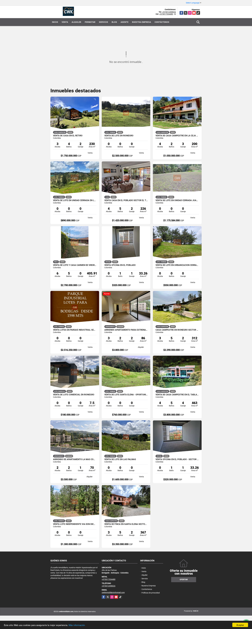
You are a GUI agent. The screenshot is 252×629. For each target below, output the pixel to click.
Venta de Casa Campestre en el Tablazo (177, 395)
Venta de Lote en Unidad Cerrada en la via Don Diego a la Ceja (74, 200)
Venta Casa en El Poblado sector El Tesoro (126, 200)
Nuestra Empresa (141, 22)
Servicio (103, 22)
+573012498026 (169, 12)
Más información (77, 625)
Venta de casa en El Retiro (67, 136)
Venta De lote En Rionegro (118, 136)
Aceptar (240, 625)
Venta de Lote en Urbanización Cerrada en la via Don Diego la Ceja (177, 265)
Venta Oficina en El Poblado (120, 265)
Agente (124, 22)
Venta (65, 22)
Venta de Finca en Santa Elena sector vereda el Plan (126, 524)
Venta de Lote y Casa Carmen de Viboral (74, 265)
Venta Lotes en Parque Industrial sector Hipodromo (74, 330)
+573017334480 (166, 14)
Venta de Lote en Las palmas (120, 459)
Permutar (90, 22)
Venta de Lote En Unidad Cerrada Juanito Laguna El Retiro (177, 200)
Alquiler (76, 22)
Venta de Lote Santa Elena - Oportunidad (126, 395)
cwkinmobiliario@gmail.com (113, 592)
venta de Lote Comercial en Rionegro (73, 395)
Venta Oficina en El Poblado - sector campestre (177, 459)
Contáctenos (162, 22)
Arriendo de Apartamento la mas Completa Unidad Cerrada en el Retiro (74, 459)
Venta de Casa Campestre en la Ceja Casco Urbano (177, 136)
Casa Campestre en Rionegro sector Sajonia (177, 330)
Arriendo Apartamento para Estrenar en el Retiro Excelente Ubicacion (126, 330)
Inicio (55, 22)
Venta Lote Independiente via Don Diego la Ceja (74, 524)
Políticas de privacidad (150, 593)
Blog (114, 22)
